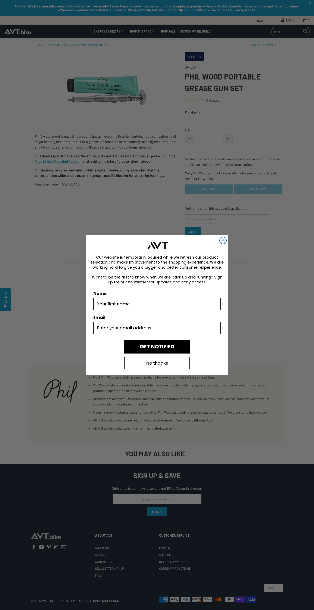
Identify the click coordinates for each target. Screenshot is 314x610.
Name (100, 293)
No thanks (157, 363)
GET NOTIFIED (157, 346)
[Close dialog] (223, 240)
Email (99, 317)
